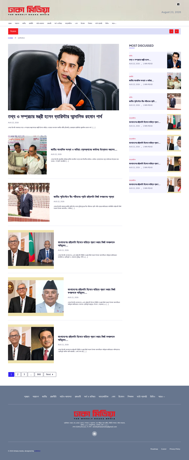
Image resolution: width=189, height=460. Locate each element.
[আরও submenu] (115, 23)
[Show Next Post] (177, 31)
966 (39, 374)
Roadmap (154, 449)
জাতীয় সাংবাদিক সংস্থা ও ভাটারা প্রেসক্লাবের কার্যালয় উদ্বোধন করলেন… (84, 149)
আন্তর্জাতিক (132, 118)
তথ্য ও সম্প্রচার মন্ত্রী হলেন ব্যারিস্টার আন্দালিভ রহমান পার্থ (55, 116)
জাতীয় (130, 56)
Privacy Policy (175, 449)
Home (10, 38)
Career (163, 449)
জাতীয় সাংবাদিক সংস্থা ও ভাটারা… (141, 80)
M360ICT (37, 451)
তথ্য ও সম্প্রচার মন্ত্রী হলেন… (140, 60)
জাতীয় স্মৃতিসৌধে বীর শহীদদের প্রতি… (143, 101)
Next (48, 374)
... (31, 374)
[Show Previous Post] (171, 31)
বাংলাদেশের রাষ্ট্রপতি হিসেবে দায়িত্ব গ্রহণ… (144, 122)
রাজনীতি (131, 77)
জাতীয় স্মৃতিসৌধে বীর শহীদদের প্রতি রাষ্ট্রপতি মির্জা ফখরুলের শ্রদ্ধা (84, 196)
